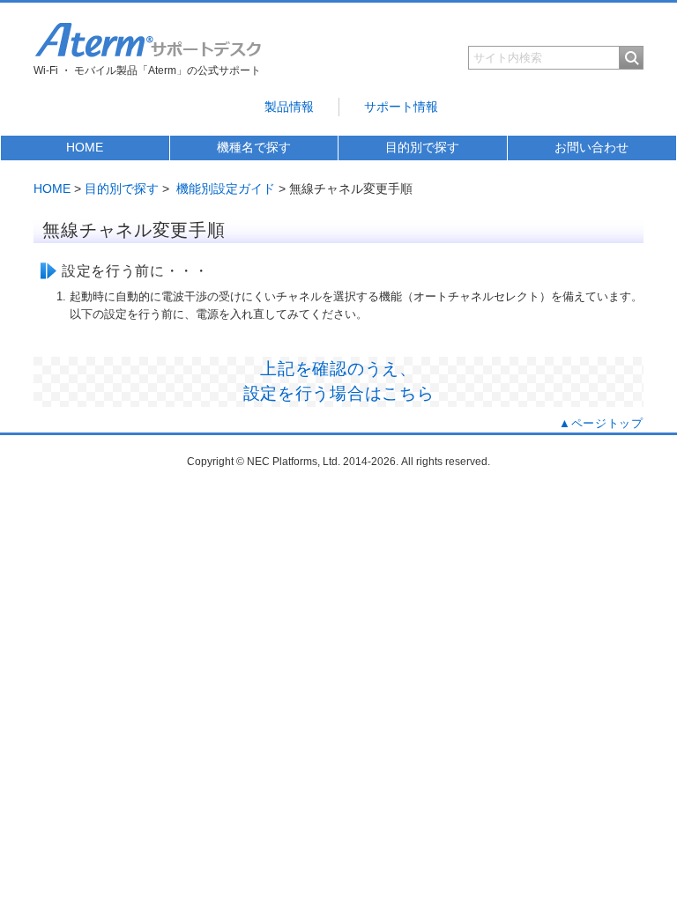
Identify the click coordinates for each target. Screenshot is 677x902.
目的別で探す (422, 147)
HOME (84, 147)
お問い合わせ (591, 147)
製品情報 (289, 107)
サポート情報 (401, 107)
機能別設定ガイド (225, 188)
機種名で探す (254, 147)
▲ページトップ (601, 423)
